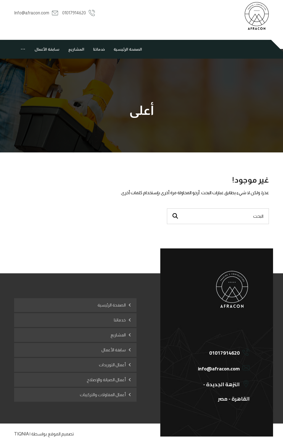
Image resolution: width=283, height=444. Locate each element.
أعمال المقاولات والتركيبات (103, 394)
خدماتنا (120, 320)
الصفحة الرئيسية (112, 305)
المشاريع (118, 335)
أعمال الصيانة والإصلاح (106, 379)
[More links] (23, 49)
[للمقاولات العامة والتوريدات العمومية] (256, 16)
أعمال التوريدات (112, 364)
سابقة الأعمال (113, 349)
